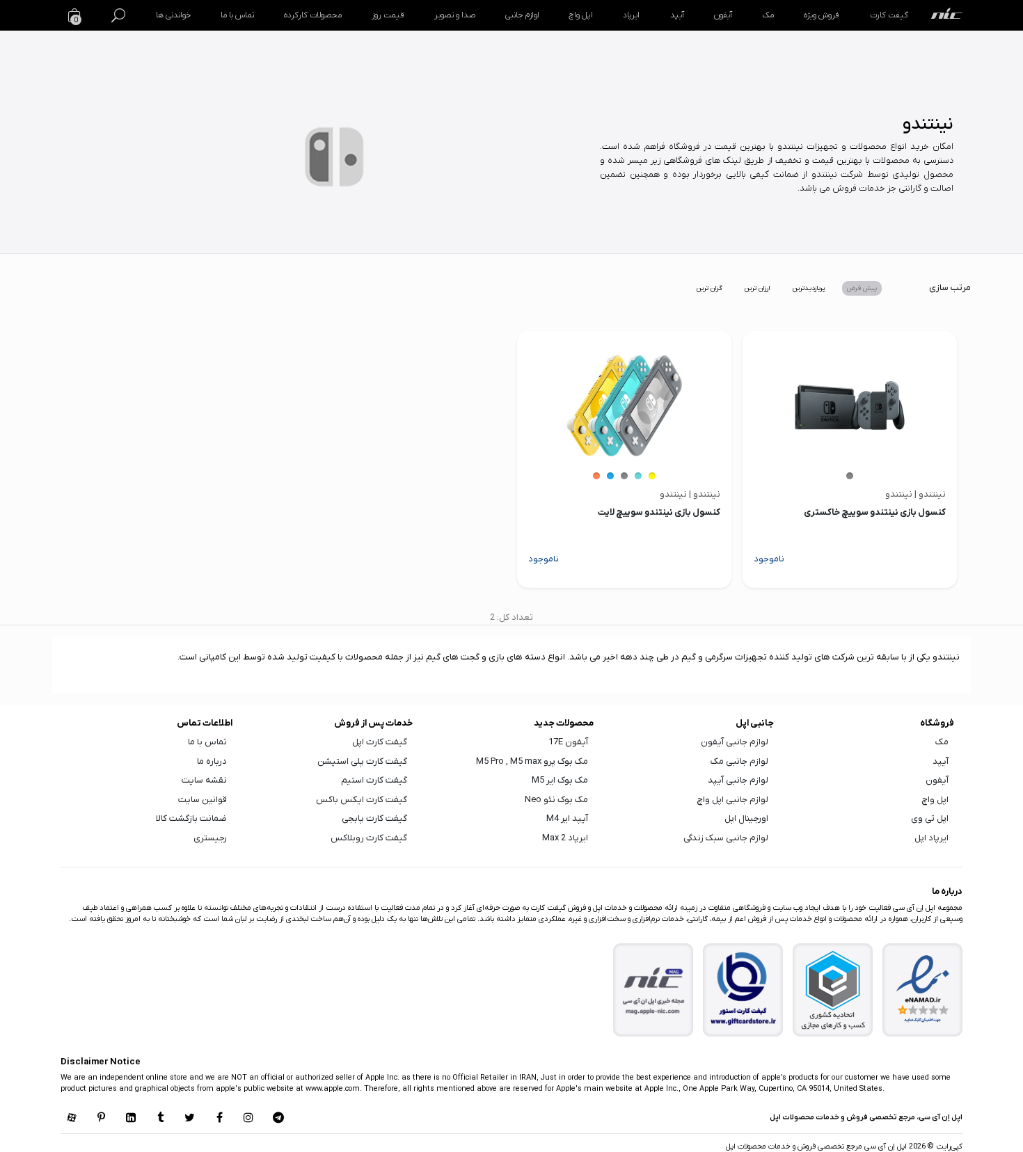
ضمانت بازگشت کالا (191, 818)
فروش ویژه (821, 15)
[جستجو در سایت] (118, 15)
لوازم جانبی (522, 15)
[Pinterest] (101, 1119)
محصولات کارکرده (313, 15)
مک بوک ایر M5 (560, 780)
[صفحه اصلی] (946, 15)
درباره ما (212, 761)
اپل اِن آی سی (884, 1146)
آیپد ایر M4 (567, 818)
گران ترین (709, 288)
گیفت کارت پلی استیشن (362, 761)
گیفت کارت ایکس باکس (361, 800)
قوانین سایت (202, 800)
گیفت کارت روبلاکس (369, 838)
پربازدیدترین (809, 288)
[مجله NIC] (653, 990)
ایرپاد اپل (931, 838)
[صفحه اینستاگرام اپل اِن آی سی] (248, 1119)
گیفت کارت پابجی (374, 818)
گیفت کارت (889, 15)
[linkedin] (130, 1119)
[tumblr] (160, 1119)
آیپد (677, 15)
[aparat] (71, 1119)
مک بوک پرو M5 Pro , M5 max (532, 761)
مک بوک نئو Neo (556, 800)
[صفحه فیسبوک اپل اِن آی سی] (219, 1119)
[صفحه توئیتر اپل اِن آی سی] (190, 1119)
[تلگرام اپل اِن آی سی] (278, 1119)
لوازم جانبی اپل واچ (732, 800)
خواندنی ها (173, 15)
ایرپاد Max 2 (565, 838)
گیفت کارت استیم (374, 780)
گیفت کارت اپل (379, 742)
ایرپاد (631, 15)
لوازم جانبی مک (739, 761)
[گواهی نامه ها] (922, 989)
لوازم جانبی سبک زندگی (725, 838)
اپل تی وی (930, 818)
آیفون (723, 15)
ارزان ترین (757, 288)
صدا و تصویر (454, 15)
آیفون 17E (568, 742)
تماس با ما (237, 15)
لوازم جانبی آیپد (738, 780)
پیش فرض (862, 288)
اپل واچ (581, 15)
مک (768, 15)
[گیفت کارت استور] (743, 990)
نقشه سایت (204, 780)
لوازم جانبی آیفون (734, 742)
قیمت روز (388, 15)
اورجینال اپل (746, 818)
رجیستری (210, 838)
